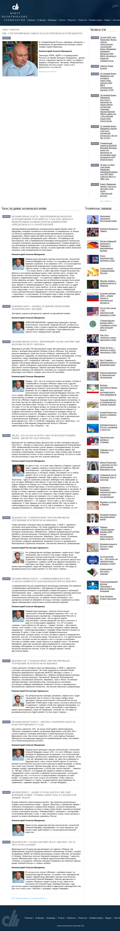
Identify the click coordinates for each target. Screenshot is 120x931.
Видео (108, 20)
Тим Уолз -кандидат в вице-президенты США (108, 337)
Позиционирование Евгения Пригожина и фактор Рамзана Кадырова (109, 586)
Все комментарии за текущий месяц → (30, 898)
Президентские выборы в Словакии (107, 439)
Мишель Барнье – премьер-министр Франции (108, 283)
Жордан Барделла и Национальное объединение (108, 375)
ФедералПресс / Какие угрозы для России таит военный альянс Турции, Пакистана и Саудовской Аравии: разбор (44, 795)
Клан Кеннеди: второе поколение (108, 597)
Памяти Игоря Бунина (106, 67)
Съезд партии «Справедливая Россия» (107, 270)
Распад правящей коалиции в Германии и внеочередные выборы (108, 246)
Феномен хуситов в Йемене (108, 503)
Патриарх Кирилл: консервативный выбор (108, 517)
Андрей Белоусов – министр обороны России (109, 414)
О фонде (41, 20)
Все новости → (107, 201)
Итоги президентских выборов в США (107, 258)
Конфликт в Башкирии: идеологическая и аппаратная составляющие (108, 492)
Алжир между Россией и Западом (106, 571)
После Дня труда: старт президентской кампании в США (108, 311)
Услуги (62, 20)
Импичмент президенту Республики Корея (108, 218)
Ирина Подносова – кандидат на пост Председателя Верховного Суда (108, 466)
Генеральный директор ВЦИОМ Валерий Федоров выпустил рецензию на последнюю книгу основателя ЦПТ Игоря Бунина (108, 151)
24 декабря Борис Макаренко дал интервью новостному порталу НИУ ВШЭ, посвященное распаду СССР (108, 82)
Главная (31, 20)
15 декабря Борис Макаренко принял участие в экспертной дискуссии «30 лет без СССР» (108, 132)
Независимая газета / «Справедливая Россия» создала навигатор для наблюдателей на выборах (44, 580)
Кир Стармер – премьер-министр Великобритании (108, 362)
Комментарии (95, 20)
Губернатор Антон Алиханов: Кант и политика (108, 477)
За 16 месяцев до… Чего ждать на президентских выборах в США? (109, 560)
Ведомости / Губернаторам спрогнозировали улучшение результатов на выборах (40, 519)
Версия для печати (47, 71)
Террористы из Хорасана (107, 451)
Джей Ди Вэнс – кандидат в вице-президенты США (108, 350)
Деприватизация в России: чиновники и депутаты (108, 427)
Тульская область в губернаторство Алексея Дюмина (108, 402)
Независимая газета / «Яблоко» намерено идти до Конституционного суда (44, 723)
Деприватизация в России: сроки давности (108, 546)
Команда (52, 20)
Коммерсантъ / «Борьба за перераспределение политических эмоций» (41, 307)
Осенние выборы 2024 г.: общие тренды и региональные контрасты (108, 298)
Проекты (72, 20)
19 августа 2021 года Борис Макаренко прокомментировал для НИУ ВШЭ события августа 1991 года (109, 172)
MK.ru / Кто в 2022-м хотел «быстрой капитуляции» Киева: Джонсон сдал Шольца (44, 436)
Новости (83, 20)
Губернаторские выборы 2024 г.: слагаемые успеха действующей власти (108, 325)
